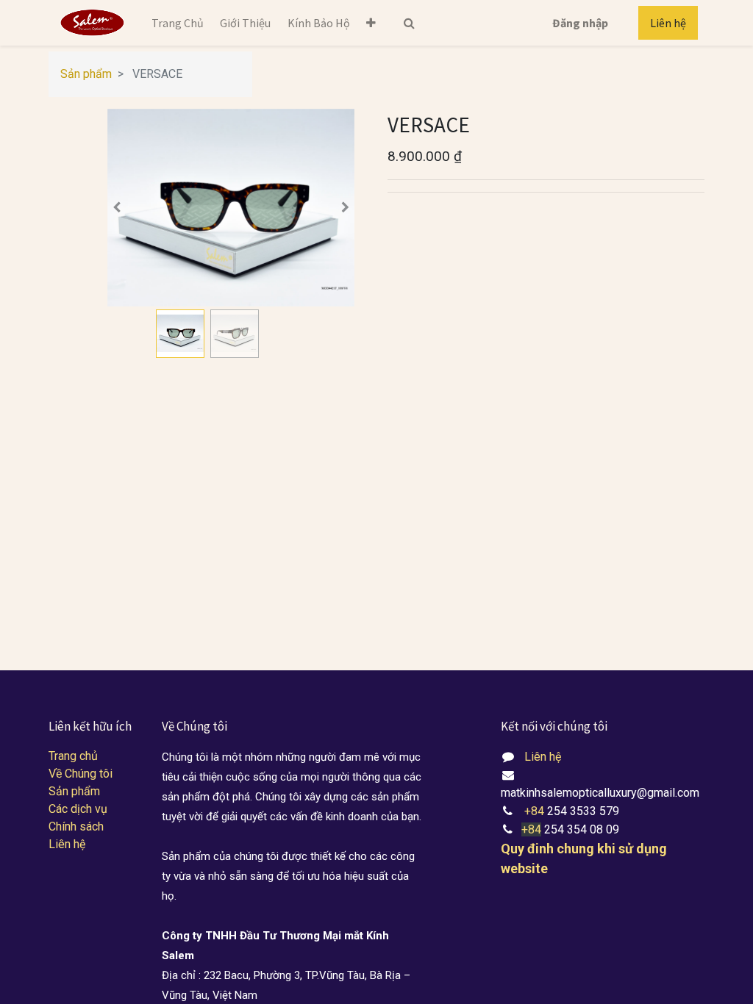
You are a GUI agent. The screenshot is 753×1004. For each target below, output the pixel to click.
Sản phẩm (86, 74)
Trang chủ (73, 756)
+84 (535, 811)
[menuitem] (177, 22)
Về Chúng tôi (81, 774)
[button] (371, 22)
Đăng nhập (580, 22)
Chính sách (76, 826)
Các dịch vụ (78, 809)
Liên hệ (668, 22)
